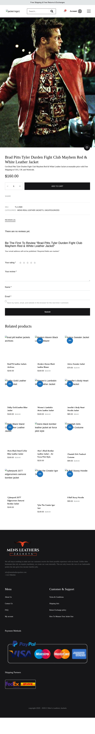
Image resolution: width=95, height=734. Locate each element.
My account (9, 616)
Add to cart (57, 186)
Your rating (10, 263)
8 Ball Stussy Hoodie (75, 497)
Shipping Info (54, 603)
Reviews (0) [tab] (10, 220)
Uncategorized (52, 210)
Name (8, 287)
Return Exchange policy (57, 610)
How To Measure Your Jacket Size (61, 616)
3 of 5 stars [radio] (27, 262)
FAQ (6, 610)
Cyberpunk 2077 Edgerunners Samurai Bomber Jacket (15, 500)
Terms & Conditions (56, 597)
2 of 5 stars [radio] (24, 262)
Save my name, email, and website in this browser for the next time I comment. (38, 303)
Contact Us (9, 603)
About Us (8, 597)
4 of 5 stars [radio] (31, 262)
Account (73, 11)
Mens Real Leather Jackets (30, 210)
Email (8, 296)
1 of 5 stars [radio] (20, 262)
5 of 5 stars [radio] (34, 262)
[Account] (80, 11)
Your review (11, 271)
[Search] (52, 11)
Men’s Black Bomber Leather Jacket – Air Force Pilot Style (45, 454)
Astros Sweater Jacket (76, 364)
